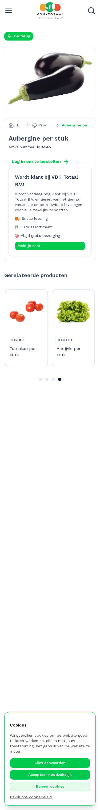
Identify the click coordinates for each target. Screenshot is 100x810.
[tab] (40, 379)
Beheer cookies (50, 786)
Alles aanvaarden (50, 763)
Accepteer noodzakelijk (50, 774)
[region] (50, 328)
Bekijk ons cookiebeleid (31, 797)
